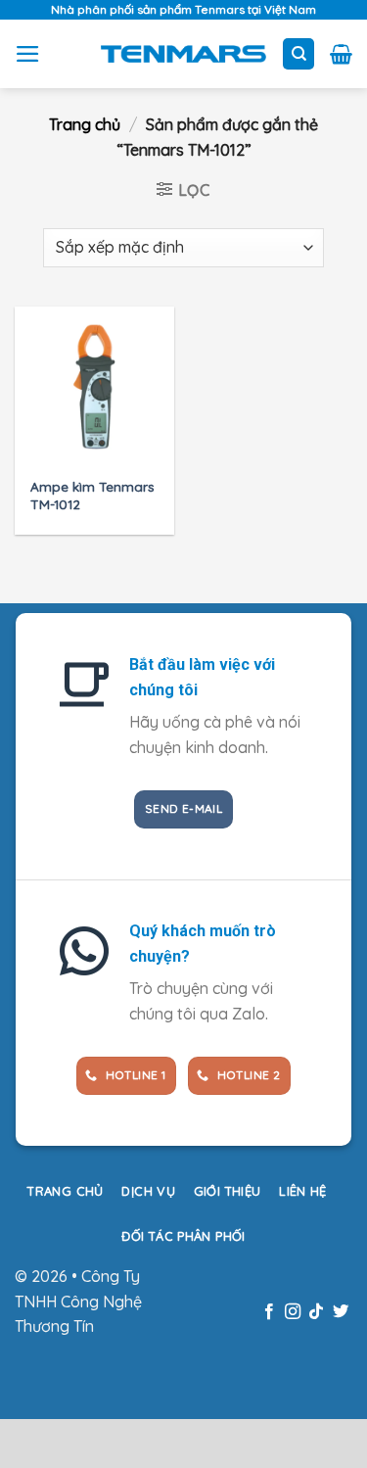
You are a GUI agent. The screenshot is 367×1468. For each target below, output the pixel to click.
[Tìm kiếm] (298, 54)
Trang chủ (84, 124)
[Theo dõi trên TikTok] (316, 1312)
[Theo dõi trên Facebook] (268, 1312)
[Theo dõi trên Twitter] (340, 1312)
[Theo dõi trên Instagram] (292, 1312)
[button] (28, 53)
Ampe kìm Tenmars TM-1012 (92, 495)
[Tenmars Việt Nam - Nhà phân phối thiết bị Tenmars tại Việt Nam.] (183, 54)
